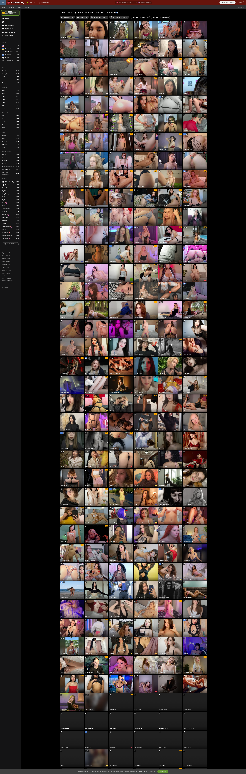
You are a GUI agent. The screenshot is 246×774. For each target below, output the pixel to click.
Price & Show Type (99, 17)
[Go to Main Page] (15, 2)
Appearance (67, 17)
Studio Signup (6, 273)
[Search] (136, 2)
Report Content (6, 258)
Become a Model (6, 270)
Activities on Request (119, 17)
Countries (82, 17)
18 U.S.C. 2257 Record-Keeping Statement (8, 279)
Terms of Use (5, 267)
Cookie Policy (142, 771)
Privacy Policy (6, 264)
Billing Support (6, 255)
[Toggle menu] (3, 2)
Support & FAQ (6, 253)
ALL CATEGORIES (11, 244)
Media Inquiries (6, 261)
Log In (240, 2)
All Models (5, 276)
